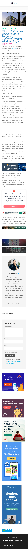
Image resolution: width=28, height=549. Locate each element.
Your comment (8, 326)
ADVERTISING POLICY (8, 543)
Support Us (14, 206)
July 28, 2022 (9, 43)
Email (5, 345)
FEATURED (13, 28)
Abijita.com (17, 537)
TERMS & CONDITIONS (8, 540)
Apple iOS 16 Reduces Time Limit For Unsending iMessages (14, 243)
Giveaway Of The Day (8, 545)
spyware (14, 49)
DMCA (15, 543)
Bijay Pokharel (4, 43)
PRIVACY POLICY (18, 540)
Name (6, 338)
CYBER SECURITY (6, 28)
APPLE (9, 241)
